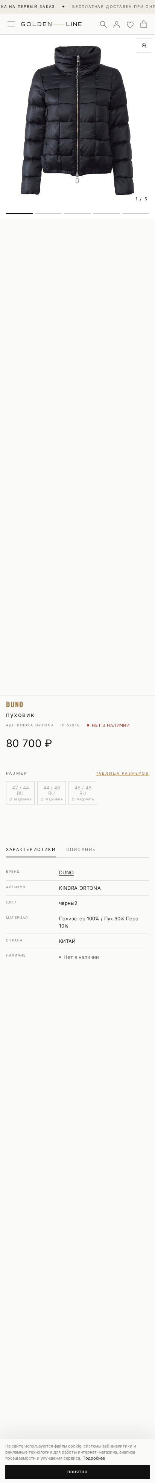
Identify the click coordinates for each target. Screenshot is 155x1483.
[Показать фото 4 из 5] (106, 214)
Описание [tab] (81, 849)
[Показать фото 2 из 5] (48, 214)
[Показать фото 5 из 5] (135, 214)
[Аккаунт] (116, 24)
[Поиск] (103, 24)
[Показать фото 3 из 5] (77, 214)
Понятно (77, 1472)
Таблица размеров (122, 773)
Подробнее (93, 1458)
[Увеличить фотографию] (144, 45)
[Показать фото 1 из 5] (19, 214)
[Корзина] (143, 24)
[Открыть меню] (11, 24)
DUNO (66, 872)
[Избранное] (130, 24)
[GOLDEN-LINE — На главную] (51, 22)
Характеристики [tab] (31, 849)
